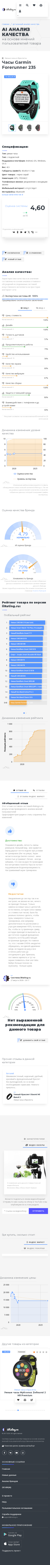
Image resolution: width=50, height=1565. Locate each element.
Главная (5, 24)
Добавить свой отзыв (34, 1040)
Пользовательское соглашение (17, 1508)
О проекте (7, 1495)
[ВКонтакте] (13, 232)
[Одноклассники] (17, 232)
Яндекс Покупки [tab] (35, 1248)
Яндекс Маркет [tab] (36, 1242)
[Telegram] (25, 232)
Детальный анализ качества (26, 24)
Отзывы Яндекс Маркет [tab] (32, 796)
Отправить (38, 1211)
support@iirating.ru (10, 1517)
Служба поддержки (11, 1514)
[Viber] (32, 232)
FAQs (4, 1502)
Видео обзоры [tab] (36, 1145)
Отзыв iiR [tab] (20, 790)
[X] (28, 232)
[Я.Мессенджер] (21, 232)
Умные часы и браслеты (16, 58)
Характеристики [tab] (35, 1139)
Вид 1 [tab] (26, 308)
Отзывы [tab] (40, 790)
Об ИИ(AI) (6, 1487)
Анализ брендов (39, 591)
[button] (24, 713)
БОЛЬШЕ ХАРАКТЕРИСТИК (12, 195)
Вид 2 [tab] (41, 308)
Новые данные (9, 1475)
